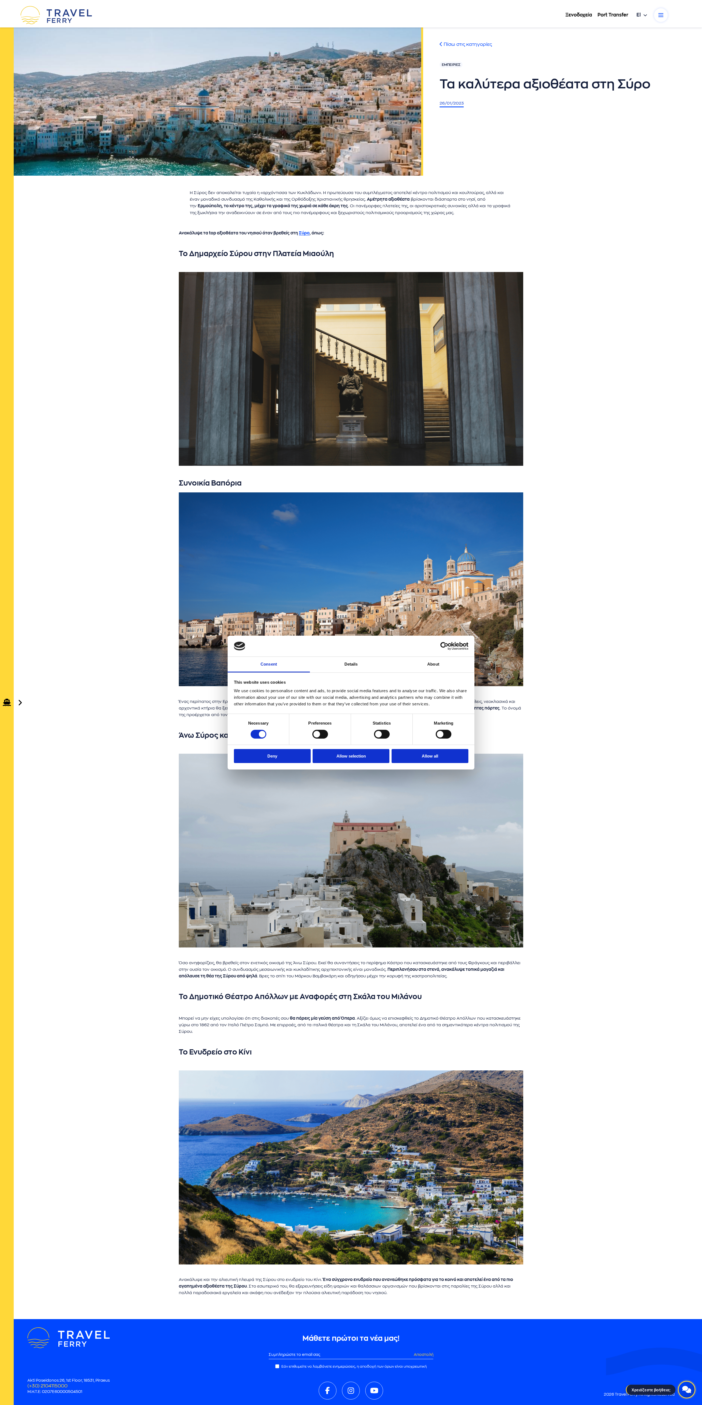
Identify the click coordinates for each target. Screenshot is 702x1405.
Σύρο (304, 233)
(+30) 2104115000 (47, 1386)
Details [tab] (351, 664)
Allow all (430, 756)
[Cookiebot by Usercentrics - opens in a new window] (444, 646)
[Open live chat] (686, 1389)
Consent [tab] (269, 664)
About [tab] (433, 664)
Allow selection (351, 756)
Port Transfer (613, 15)
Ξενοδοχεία (578, 15)
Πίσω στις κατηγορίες (467, 44)
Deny (272, 756)
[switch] (320, 734)
